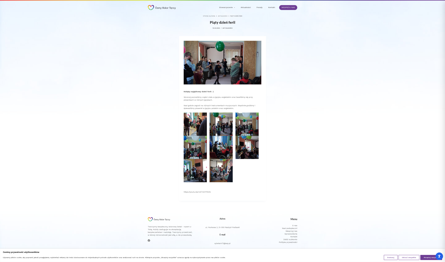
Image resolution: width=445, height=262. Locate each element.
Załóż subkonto (290, 239)
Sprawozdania (291, 234)
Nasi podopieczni (289, 228)
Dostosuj (390, 257)
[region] (222, 255)
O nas (294, 225)
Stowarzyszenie (226, 7)
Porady (259, 7)
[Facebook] (149, 240)
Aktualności (246, 7)
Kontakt (271, 7)
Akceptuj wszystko (431, 257)
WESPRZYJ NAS (288, 7)
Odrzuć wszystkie (409, 257)
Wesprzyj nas (291, 231)
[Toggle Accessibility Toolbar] (439, 256)
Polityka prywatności (288, 242)
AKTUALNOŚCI (227, 28)
